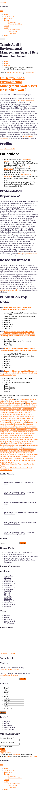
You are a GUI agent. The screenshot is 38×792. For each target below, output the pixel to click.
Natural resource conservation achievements (14, 437)
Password (7, 742)
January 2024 (8, 602)
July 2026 (7, 578)
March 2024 (8, 599)
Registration (8, 18)
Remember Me (7, 746)
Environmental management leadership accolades (18, 423)
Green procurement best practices (11, 433)
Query (6, 704)
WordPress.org (9, 623)
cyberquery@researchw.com (9, 669)
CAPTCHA (8, 709)
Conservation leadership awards (25, 411)
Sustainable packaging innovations (18, 447)
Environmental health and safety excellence (21, 418)
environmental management (25, 100)
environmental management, (27, 253)
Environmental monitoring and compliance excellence (16, 425)
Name (6, 688)
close (1, 11)
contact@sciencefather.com (9, 675)
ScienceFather (29, 73)
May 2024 (7, 595)
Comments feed (9, 621)
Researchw (3, 2)
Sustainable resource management (11, 449)
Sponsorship (12, 31)
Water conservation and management (21, 458)
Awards (6, 26)
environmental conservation (9, 290)
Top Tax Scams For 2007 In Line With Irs (18, 552)
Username (7, 738)
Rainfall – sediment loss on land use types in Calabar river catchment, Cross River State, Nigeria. (19, 349)
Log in (6, 617)
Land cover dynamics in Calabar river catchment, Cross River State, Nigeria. (16, 308)
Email (6, 692)
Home (6, 14)
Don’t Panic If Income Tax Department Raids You (21, 556)
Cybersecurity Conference (8, 653)
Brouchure (12, 22)
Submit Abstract (9, 16)
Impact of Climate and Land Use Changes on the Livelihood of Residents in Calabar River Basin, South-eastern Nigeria (18, 373)
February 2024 (9, 601)
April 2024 (8, 597)
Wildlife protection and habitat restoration (13, 460)
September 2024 (9, 587)
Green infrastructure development (23, 432)
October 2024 (8, 585)
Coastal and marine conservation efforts (18, 408)
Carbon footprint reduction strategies (12, 403)
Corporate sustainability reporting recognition (15, 413)
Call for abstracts (14, 30)
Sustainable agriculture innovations (11, 445)
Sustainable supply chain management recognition (18, 450)
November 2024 (9, 583)
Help (5, 35)
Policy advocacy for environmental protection (17, 438)
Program (7, 20)
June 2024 (7, 593)
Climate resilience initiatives (21, 407)
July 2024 (7, 591)
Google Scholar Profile (7, 149)
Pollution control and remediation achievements (19, 440)
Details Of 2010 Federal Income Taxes (17, 558)
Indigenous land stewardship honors (21, 435)
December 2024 (9, 581)
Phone (6, 696)
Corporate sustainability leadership (11, 412)
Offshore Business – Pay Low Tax (15, 554)
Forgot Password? (6, 753)
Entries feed (8, 619)
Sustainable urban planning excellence (20, 454)
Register (7, 615)
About (6, 28)
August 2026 (8, 576)
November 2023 (9, 606)
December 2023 (9, 604)
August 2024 (8, 589)
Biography (7, 65)
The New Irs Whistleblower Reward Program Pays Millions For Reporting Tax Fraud (19, 493)
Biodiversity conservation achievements (19, 401)
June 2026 (7, 580)
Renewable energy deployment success (18, 443)
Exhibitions (12, 33)
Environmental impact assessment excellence (15, 420)
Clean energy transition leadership (19, 405)
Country (7, 700)
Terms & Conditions (15, 24)
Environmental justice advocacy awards (13, 422)
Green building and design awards (21, 430)
